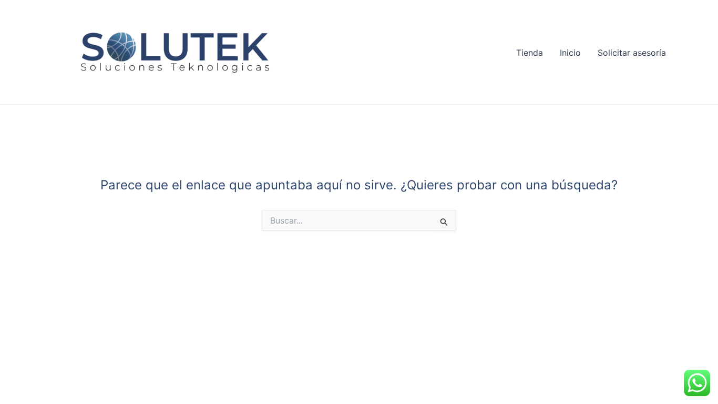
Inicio (570, 52)
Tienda (529, 52)
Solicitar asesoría (632, 52)
